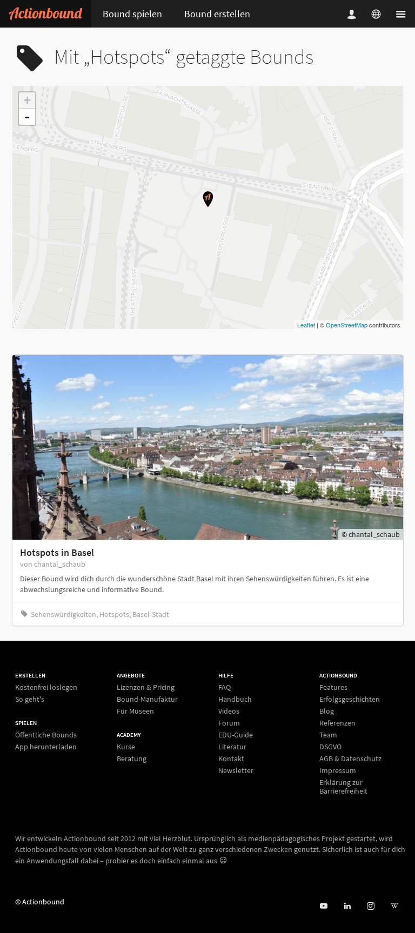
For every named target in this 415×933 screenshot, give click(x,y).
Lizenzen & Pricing (146, 687)
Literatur (232, 746)
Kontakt (231, 758)
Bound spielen (132, 14)
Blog (326, 711)
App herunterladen (46, 746)
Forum (229, 723)
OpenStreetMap (346, 324)
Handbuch (235, 699)
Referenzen (337, 723)
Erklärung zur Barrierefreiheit (343, 786)
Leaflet (306, 324)
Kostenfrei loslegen (46, 687)
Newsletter (235, 770)
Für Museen (135, 710)
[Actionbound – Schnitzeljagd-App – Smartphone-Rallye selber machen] (45, 14)
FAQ (224, 687)
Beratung (131, 758)
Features (333, 687)
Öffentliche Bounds (46, 735)
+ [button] (27, 100)
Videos (228, 711)
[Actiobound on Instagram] (370, 906)
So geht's (29, 698)
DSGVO (330, 746)
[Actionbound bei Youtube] (323, 906)
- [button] (27, 116)
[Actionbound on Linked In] (347, 906)
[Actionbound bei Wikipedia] (394, 906)
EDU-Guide (235, 735)
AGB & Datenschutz (350, 758)
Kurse (126, 746)
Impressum (337, 770)
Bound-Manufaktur (147, 699)
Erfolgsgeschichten (349, 699)
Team (328, 735)
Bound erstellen (217, 14)
